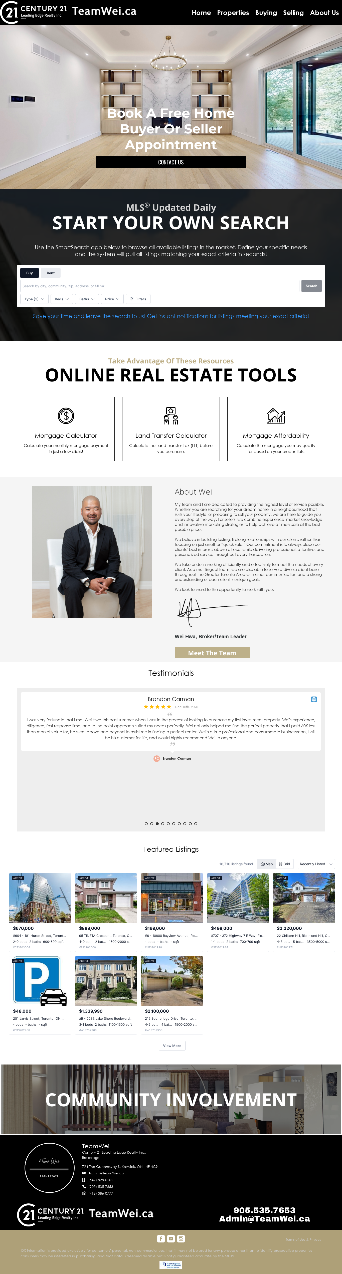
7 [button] (179, 823)
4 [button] (162, 823)
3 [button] (157, 823)
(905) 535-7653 (100, 1186)
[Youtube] (171, 1238)
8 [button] (184, 823)
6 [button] (173, 823)
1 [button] (146, 823)
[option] (171, 757)
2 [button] (151, 823)
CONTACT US (171, 162)
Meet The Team (212, 653)
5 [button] (168, 823)
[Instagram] (181, 1238)
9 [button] (190, 823)
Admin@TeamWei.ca (106, 1173)
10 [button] (195, 823)
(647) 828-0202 (100, 1180)
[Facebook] (161, 1238)
